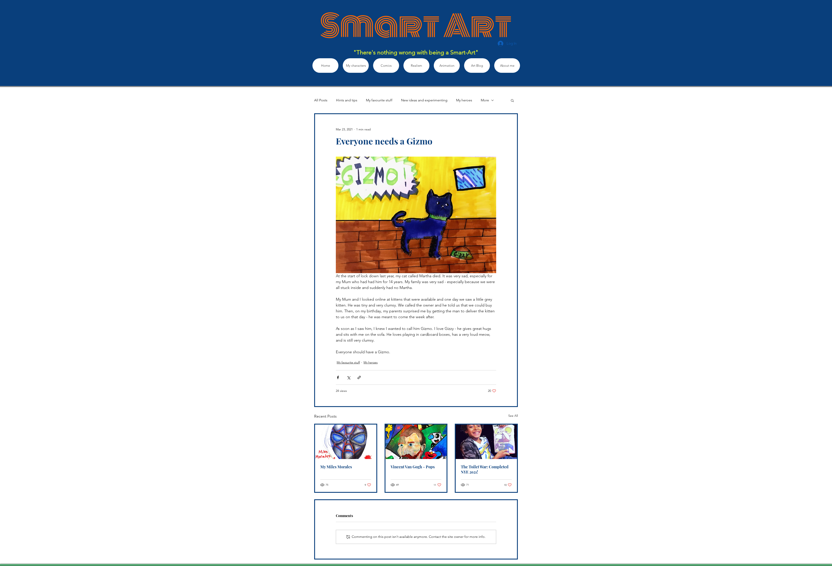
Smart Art (416, 26)
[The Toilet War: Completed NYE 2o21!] (486, 442)
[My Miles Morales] (345, 442)
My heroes (464, 100)
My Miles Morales (336, 466)
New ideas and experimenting (424, 100)
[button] (512, 100)
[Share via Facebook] (338, 377)
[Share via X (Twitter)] (348, 377)
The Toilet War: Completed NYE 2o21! (485, 469)
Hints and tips (346, 100)
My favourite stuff (379, 100)
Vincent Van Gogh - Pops (413, 466)
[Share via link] (359, 377)
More (485, 100)
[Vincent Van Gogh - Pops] (416, 442)
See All (513, 416)
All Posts (320, 100)
